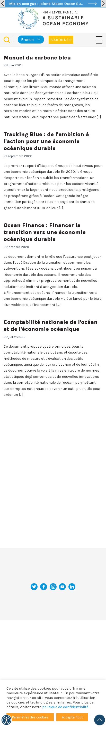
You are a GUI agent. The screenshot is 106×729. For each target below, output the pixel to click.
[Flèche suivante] (103, 3)
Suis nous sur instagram (53, 632)
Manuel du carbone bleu (37, 57)
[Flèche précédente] (2, 3)
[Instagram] (53, 586)
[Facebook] (43, 586)
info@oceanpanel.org (53, 575)
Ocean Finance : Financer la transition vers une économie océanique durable (45, 232)
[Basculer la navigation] (99, 39)
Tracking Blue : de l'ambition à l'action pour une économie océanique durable (46, 141)
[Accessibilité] (6, 720)
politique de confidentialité (65, 707)
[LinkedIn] (71, 586)
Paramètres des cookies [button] (30, 717)
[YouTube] (62, 586)
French (27, 39)
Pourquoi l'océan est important (47, 606)
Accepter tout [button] (72, 717)
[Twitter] (34, 586)
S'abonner (61, 40)
